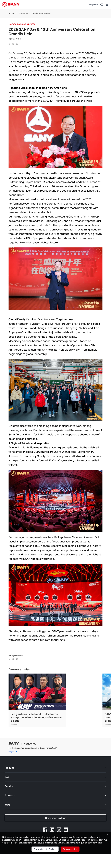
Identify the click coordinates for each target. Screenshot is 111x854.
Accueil (12, 13)
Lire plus (11, 752)
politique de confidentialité (89, 842)
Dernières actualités (41, 13)
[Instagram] (59, 829)
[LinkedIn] (52, 829)
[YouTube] (66, 829)
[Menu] (107, 4)
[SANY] (11, 4)
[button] (93, 4)
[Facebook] (45, 829)
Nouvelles (23, 13)
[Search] (101, 4)
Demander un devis (55, 818)
